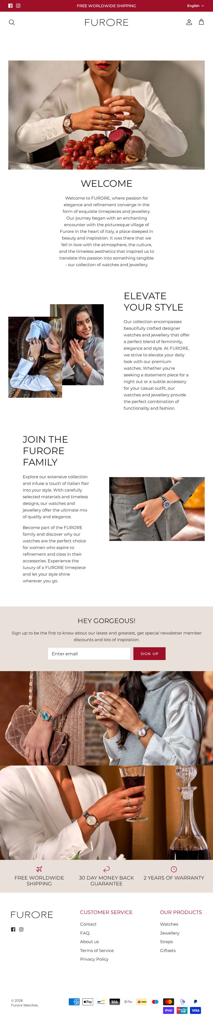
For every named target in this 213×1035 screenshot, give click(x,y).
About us (156, 41)
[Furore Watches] (106, 22)
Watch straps (97, 41)
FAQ (85, 933)
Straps (166, 941)
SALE (181, 41)
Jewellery (64, 41)
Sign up (149, 653)
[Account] (188, 22)
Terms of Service (97, 950)
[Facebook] (10, 6)
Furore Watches (24, 1005)
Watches (35, 41)
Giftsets (168, 950)
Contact (128, 41)
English (193, 6)
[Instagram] (18, 6)
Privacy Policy (94, 959)
